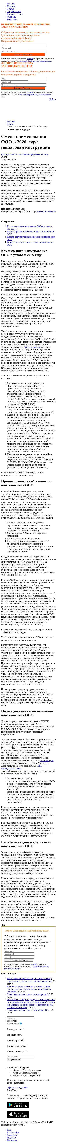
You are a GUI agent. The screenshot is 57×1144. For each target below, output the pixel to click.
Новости (11, 6)
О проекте (12, 1135)
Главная (11, 3)
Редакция (11, 1137)
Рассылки (12, 19)
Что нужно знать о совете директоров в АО (28, 994)
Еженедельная (14, 1029)
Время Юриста (14, 1040)
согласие (30, 59)
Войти (52, 99)
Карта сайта (13, 1132)
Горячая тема (13, 1035)
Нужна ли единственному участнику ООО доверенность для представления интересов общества (29, 989)
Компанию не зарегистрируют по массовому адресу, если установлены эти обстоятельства (29, 979)
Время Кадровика (16, 1046)
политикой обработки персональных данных (35, 61)
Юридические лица (38, 154)
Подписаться (14, 1060)
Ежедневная (13, 1023)
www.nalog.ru (46, 760)
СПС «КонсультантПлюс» (21, 767)
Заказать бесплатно (23, 54)
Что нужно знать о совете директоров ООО (28, 1010)
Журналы (11, 16)
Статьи (10, 9)
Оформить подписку (17, 1087)
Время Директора (16, 1051)
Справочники (14, 11)
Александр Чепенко (46, 211)
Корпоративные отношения (15, 154)
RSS (9, 1130)
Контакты (12, 1140)
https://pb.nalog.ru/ (33, 347)
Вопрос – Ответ (15, 14)
